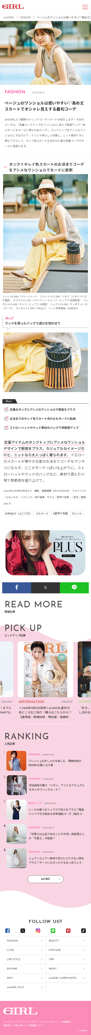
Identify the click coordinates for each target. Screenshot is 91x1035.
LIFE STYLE (13, 959)
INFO (10, 978)
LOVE (10, 950)
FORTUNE (55, 950)
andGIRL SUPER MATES (62, 978)
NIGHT (53, 969)
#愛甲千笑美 (60, 513)
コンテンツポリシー (51, 1022)
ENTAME (12, 969)
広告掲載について (36, 1025)
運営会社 (7, 1025)
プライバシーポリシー (30, 1022)
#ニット (77, 513)
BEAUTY (54, 941)
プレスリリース (10, 1022)
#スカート (42, 513)
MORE (45, 879)
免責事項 (66, 1022)
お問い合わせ (20, 1025)
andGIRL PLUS (15, 987)
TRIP (51, 959)
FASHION (12, 941)
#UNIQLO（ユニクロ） (18, 513)
